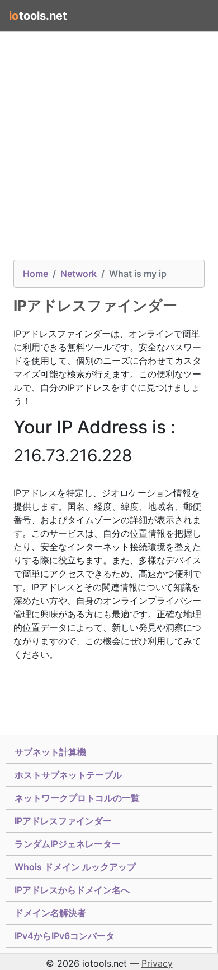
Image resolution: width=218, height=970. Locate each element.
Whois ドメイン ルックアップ (75, 866)
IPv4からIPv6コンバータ (65, 935)
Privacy (157, 963)
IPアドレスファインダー (63, 820)
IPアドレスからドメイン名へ (72, 889)
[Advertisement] (109, 150)
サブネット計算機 (50, 751)
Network (78, 273)
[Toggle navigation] (193, 15)
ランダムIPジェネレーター (68, 843)
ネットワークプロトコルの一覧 (77, 797)
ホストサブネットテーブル (68, 774)
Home (35, 273)
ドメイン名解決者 (50, 912)
